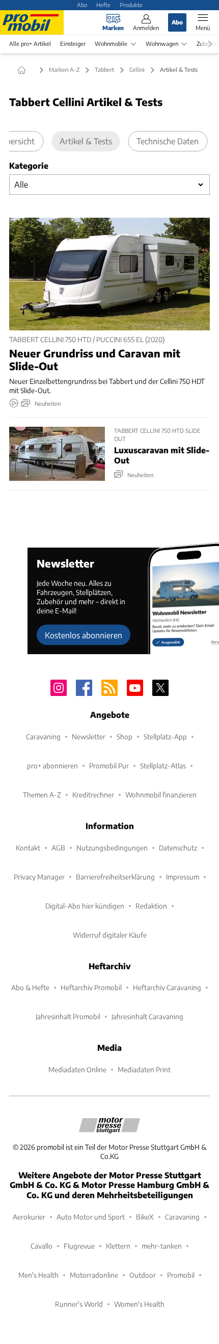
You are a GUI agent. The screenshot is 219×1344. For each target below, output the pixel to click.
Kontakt (28, 847)
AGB (58, 847)
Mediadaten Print (144, 1069)
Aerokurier (29, 1216)
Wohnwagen (162, 43)
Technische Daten (167, 141)
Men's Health (38, 1275)
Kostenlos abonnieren (83, 635)
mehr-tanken (162, 1246)
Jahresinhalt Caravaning (147, 1016)
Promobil (181, 1275)
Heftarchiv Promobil (91, 987)
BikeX (145, 1216)
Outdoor (142, 1275)
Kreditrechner (93, 794)
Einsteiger (73, 43)
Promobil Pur (109, 765)
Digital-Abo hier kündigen (84, 905)
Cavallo (41, 1246)
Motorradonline (94, 1275)
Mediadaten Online (77, 1069)
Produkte (131, 4)
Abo (82, 4)
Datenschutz (178, 847)
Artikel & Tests (86, 141)
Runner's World (79, 1304)
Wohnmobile (111, 43)
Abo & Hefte (30, 987)
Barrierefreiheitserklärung (115, 876)
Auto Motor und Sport (91, 1216)
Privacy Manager (39, 876)
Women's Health (139, 1304)
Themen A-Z (42, 794)
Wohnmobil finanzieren (161, 794)
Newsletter (88, 736)
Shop (124, 736)
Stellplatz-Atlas (163, 765)
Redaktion (151, 905)
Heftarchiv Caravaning (167, 987)
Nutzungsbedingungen (112, 847)
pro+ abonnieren (52, 765)
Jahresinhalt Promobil (68, 1016)
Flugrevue (79, 1246)
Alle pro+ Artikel (30, 43)
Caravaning (43, 736)
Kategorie (28, 165)
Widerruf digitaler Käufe (110, 935)
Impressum (182, 876)
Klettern (118, 1246)
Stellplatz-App (165, 736)
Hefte (103, 4)
